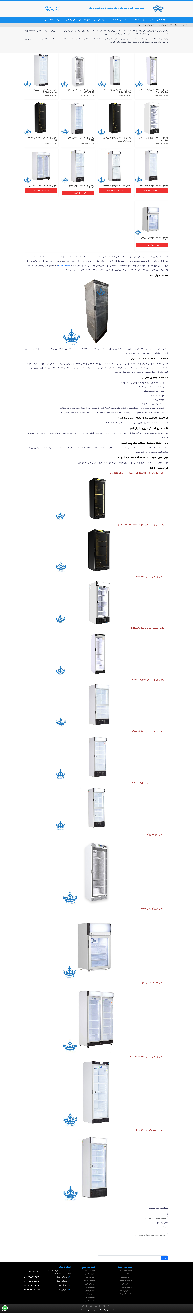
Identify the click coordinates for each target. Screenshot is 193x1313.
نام (167, 1214)
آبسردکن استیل (148, 19)
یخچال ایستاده (64, 265)
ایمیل (166, 1222)
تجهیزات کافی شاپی (100, 19)
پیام (166, 1231)
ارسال (164, 1257)
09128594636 (51, 7)
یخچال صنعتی (162, 19)
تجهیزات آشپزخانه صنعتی (53, 19)
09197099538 (51, 10)
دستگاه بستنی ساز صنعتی (120, 19)
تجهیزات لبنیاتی (84, 19)
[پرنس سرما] (158, 7)
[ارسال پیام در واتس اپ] (6, 1308)
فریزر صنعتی (70, 19)
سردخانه (136, 19)
